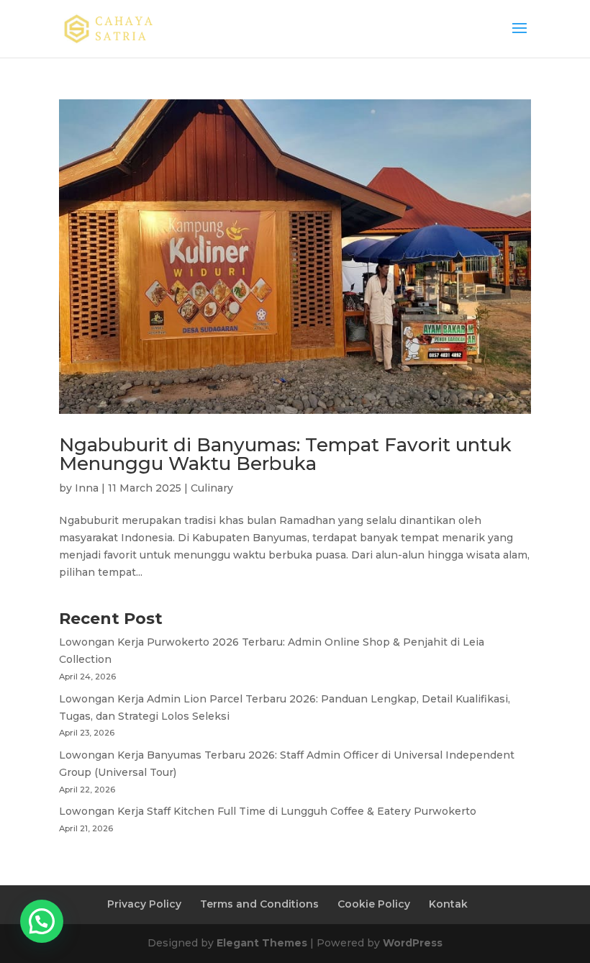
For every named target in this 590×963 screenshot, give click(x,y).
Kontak (448, 904)
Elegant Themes (262, 942)
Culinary (212, 488)
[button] (41, 921)
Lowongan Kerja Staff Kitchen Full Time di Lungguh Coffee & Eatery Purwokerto (267, 811)
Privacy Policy (144, 904)
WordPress (412, 942)
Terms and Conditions (259, 904)
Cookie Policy (373, 904)
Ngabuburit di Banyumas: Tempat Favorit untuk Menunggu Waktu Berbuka (285, 454)
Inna (87, 488)
